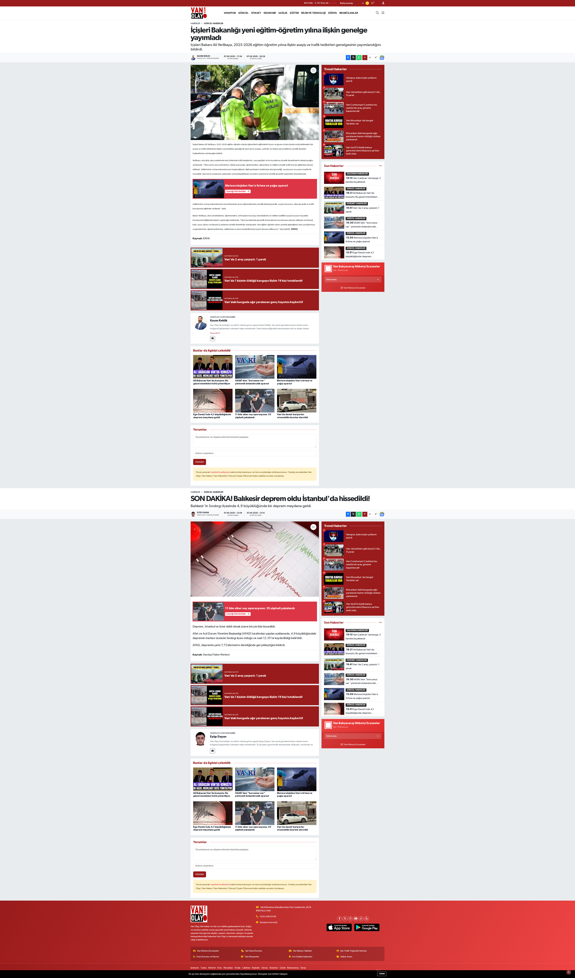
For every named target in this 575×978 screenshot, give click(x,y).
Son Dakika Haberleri (302, 957)
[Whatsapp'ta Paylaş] (359, 57)
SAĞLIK (282, 13)
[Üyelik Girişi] (382, 3)
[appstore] (339, 927)
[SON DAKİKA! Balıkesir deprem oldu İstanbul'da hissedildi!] (255, 559)
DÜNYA (332, 13)
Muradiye (228, 968)
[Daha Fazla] (364, 57)
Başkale (256, 968)
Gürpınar (273, 968)
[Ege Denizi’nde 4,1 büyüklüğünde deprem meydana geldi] (213, 400)
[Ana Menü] (383, 13)
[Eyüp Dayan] (200, 738)
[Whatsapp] (361, 918)
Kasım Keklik (218, 320)
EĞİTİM (294, 13)
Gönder (199, 462)
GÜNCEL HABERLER (213, 23)
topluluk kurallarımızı (220, 472)
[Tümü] (380, 166)
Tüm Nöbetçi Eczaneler (354, 288)
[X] (344, 918)
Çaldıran (246, 968)
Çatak (283, 968)
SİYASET (256, 13)
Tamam (382, 974)
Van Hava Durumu (253, 951)
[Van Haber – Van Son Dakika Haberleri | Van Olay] (199, 12)
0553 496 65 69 (268, 916)
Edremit (212, 968)
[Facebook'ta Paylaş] (348, 57)
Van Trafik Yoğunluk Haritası (353, 951)
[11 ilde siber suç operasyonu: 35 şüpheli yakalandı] (254, 400)
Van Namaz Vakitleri (302, 951)
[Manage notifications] (568, 972)
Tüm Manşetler (252, 957)
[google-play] (367, 927)
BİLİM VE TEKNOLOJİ (313, 13)
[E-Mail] (212, 338)
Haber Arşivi (346, 957)
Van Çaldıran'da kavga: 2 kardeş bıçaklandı (363, 180)
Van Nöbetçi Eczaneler (208, 951)
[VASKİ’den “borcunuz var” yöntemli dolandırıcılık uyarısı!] (254, 366)
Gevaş (264, 968)
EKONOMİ (270, 13)
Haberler (195, 23)
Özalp (237, 968)
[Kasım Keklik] (200, 322)
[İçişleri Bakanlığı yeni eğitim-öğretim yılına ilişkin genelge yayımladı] (255, 102)
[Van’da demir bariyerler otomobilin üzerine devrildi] (296, 400)
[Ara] (377, 13)
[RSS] (366, 918)
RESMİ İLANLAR (348, 13)
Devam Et (214, 333)
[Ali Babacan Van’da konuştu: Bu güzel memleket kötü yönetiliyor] (213, 366)
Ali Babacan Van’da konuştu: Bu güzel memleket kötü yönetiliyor (361, 195)
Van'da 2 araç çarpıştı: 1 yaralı (362, 210)
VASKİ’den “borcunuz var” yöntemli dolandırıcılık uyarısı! (361, 225)
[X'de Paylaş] (353, 57)
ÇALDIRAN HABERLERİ (357, 174)
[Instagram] (350, 918)
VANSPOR (230, 13)
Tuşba (203, 968)
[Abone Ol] (381, 58)
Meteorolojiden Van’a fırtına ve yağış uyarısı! (362, 239)
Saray (303, 968)
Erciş (219, 968)
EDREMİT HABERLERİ (357, 204)
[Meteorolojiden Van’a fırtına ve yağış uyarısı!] (296, 366)
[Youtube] (355, 918)
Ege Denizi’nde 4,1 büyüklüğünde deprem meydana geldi (360, 254)
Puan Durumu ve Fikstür (208, 957)
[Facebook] (339, 918)
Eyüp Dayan (218, 736)
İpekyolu (195, 968)
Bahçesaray (293, 968)
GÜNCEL (243, 13)
